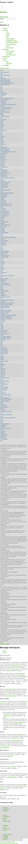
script (19, 734)
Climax (2, 162)
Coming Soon (7, 809)
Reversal (2, 165)
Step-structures (3, 176)
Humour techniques (4, 251)
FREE (7, 33)
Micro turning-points (4, 150)
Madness (2, 223)
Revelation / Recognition (5, 316)
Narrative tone (3, 245)
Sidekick (2, 115)
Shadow (2, 292)
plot (18, 784)
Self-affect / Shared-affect (6, 318)
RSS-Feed (6, 836)
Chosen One (3, 202)
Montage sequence (4, 381)
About (5, 827)
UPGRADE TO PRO (11, 40)
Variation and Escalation (5, 310)
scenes (5, 714)
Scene (1, 138)
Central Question (4, 330)
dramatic (2, 703)
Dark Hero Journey (4, 212)
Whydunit (2, 229)
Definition (2, 180)
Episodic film (3, 243)
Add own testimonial (4, 644)
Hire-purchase (9, 47)
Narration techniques (5, 307)
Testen (5, 815)
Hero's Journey (3, 174)
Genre (1, 234)
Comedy (2, 238)
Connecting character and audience (8, 104)
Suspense (2, 261)
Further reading (3, 93)
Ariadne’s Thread (4, 278)
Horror (1, 191)
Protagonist (3, 105)
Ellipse (1, 365)
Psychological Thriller (5, 190)
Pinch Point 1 (3, 156)
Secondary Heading (4, 401)
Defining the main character (6, 107)
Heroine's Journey (4, 183)
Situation (2, 141)
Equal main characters (5, 109)
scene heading (21, 675)
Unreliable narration (4, 306)
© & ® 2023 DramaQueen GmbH (7, 842)
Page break (3, 410)
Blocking (2, 359)
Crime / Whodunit (4, 187)
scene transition (15, 669)
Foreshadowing (3, 313)
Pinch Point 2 (3, 159)
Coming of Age (3, 185)
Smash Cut (2, 373)
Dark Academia (3, 196)
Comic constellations (5, 255)
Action (1, 142)
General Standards (4, 397)
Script (1, 341)
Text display (3, 393)
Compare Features (11, 44)
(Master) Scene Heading (5, 399)
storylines (23, 701)
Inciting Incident (4, 153)
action (8, 670)
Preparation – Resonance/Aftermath (8, 315)
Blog (7, 61)
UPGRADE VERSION (12, 42)
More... (2, 642)
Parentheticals (3, 405)
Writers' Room (3, 437)
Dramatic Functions (4, 99)
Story (1, 89)
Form (1, 345)
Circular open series (4, 423)
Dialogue (2, 356)
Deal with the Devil (4, 222)
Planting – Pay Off (4, 312)
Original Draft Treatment (5, 338)
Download (5, 49)
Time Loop (2, 209)
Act (1, 133)
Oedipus (2, 220)
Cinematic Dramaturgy (5, 80)
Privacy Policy (11, 843)
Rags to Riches (3, 216)
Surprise (2, 263)
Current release (10, 51)
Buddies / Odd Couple (5, 225)
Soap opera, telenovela (5, 428)
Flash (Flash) (3, 390)
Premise (2, 329)
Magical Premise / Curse (6, 205)
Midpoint (2, 157)
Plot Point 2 (3, 160)
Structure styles (4, 167)
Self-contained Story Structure (7, 83)
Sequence (2, 136)
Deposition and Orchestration (6, 98)
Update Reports (7, 821)
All (6, 31)
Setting (2, 269)
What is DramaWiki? (5, 72)
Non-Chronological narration (6, 304)
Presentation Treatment (5, 336)
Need (1, 128)
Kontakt (5, 839)
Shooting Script (3, 350)
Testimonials (6, 56)
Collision (2, 125)
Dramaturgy (3, 78)
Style (1, 344)
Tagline (2, 326)
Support (5, 58)
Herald (1, 289)
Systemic (2, 231)
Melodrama (2, 197)
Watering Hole (3, 280)
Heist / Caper (3, 226)
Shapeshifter (3, 295)
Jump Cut (2, 371)
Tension (2, 258)
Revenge (2, 228)
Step (1, 135)
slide (1, 73)
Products (5, 30)
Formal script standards (5, 394)
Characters (2, 95)
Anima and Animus (4, 283)
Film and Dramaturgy (5, 75)
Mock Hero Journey (4, 211)
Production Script (4, 352)
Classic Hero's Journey (5, 182)
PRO (7, 37)
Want (1, 127)
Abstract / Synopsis (4, 333)
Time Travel (3, 208)
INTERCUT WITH (6, 745)
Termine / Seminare (8, 834)
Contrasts (2, 319)
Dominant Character (4, 112)
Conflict (2, 124)
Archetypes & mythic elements (7, 275)
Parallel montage (4, 384)
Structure (2, 433)
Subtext (2, 358)
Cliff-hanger (2, 368)
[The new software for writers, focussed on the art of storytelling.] (4, 17)
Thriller (1, 188)
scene (9, 734)
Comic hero (3, 254)
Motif (1, 122)
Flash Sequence (4, 388)
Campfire (2, 281)
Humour (2, 248)
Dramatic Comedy (4, 240)
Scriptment (2, 339)
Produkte (6, 810)
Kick (1, 367)
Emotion (2, 264)
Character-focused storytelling (7, 300)
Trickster (2, 294)
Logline (2, 327)
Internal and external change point (8, 151)
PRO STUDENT (10, 39)
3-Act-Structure (3, 170)
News (4, 60)
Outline (2, 335)
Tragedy (2, 199)
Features (5, 28)
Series (1, 420)
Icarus (1, 219)
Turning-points (3, 144)
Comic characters (4, 252)
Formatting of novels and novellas (8, 417)
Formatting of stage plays (6, 414)
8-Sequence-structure (5, 173)
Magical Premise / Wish (5, 203)
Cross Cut (2, 374)
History (5, 652)
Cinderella (2, 217)
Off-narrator (2, 301)
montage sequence (9, 689)
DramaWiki (6, 65)
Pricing (8, 46)
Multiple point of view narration (7, 303)
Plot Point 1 (3, 154)
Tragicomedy (3, 200)
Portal (1, 206)
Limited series (3, 425)
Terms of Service (4, 843)
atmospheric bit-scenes (16, 665)
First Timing (3, 347)
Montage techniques (4, 378)
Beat (1, 139)
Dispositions (3, 101)
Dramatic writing (4, 353)
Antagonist (2, 110)
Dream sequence (4, 387)
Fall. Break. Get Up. (4, 214)
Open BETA (9, 53)
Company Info (7, 828)
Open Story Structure (5, 84)
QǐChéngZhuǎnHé (4, 232)
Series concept (3, 434)
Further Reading (4, 439)
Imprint (16, 843)
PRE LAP (2, 408)
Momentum (2, 364)
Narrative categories (4, 116)
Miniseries (2, 426)
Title (1, 324)
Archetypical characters (5, 284)
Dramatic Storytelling (5, 81)
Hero (1, 286)
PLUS (7, 35)
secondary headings (18, 722)
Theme (2, 121)
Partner (5, 830)
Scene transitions (4, 361)
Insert (1, 391)
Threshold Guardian (4, 290)
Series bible (3, 436)
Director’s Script (4, 349)
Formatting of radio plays (6, 411)
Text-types (2, 321)
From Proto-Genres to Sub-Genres (8, 237)
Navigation (3, 12)
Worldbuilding (3, 272)
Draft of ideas (3, 332)
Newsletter (9, 63)
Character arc (3, 102)
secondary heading (11, 695)
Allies (1, 113)
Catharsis (2, 267)
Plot (1, 86)
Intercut (2, 376)
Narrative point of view (5, 297)
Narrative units (3, 130)
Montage (2, 382)
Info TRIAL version (11, 54)
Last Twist (2, 164)
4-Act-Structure (3, 171)
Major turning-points (4, 148)
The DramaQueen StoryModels (7, 177)
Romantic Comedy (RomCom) (7, 193)
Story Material (3, 119)
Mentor (2, 287)
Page (4, 651)
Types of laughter (4, 257)
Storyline (2, 92)
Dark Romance (3, 194)
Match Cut (2, 370)
